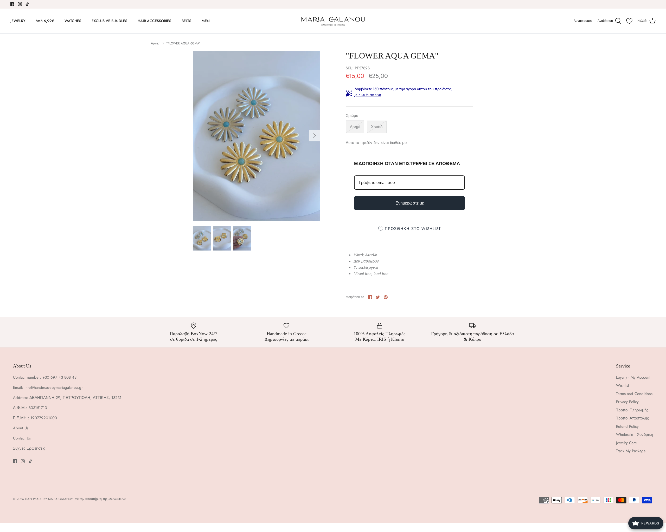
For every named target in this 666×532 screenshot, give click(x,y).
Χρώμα (352, 116)
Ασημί (355, 127)
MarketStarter (117, 499)
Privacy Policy (627, 402)
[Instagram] (20, 4)
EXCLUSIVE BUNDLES (109, 20)
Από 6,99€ (45, 20)
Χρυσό (376, 127)
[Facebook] (12, 4)
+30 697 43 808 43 (59, 377)
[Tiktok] (27, 4)
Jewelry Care (626, 443)
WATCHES (73, 20)
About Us (20, 428)
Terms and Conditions (634, 394)
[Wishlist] (629, 21)
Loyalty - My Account (633, 377)
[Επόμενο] (314, 135)
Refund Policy (627, 426)
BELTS (186, 20)
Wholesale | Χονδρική (634, 434)
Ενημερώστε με (409, 203)
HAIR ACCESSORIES (154, 20)
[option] (256, 135)
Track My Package (631, 451)
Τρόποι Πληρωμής (632, 410)
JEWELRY (17, 20)
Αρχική (156, 43)
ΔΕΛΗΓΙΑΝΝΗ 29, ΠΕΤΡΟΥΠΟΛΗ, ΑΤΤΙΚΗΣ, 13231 (75, 397)
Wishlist (622, 385)
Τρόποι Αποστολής (632, 418)
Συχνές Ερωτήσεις (29, 448)
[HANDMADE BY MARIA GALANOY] (333, 21)
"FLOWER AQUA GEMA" (183, 43)
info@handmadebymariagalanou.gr (53, 387)
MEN (206, 20)
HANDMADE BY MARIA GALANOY (49, 499)
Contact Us (22, 438)
